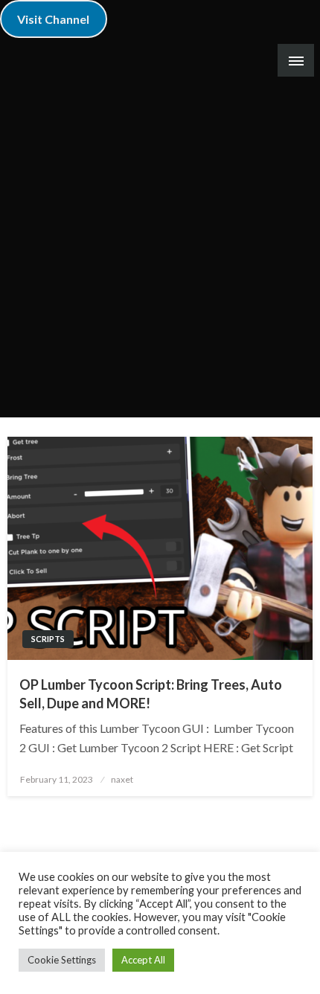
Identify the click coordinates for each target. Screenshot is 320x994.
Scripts (48, 639)
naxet (122, 779)
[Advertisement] (160, 250)
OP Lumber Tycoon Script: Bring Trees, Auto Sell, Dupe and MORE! (150, 693)
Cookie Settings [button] (62, 960)
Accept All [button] (143, 960)
